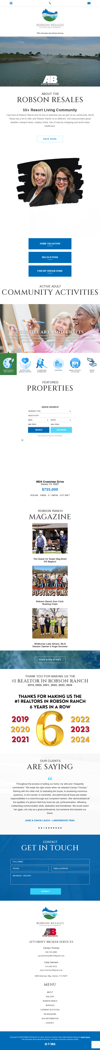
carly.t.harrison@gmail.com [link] (51, 970)
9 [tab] (58, 828)
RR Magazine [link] (50, 1014)
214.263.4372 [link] (51, 966)
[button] (50, 416)
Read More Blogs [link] (50, 660)
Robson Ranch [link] (50, 1001)
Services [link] (50, 1005)
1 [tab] (39, 828)
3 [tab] (44, 828)
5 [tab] (48, 828)
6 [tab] (51, 828)
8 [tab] (56, 828)
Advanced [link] (61, 430)
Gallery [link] (50, 997)
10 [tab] (61, 828)
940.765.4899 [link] (51, 952)
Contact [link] (50, 1023)
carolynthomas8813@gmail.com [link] (51, 956)
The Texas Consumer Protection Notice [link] (65, 1039)
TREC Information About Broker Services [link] (50, 33)
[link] (50, 3)
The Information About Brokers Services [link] (35, 1039)
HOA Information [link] (50, 1019)
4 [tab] (46, 828)
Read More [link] (50, 139)
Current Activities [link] (50, 1010)
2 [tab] (41, 828)
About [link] (50, 992)
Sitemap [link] (54, 1037)
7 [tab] (53, 828)
